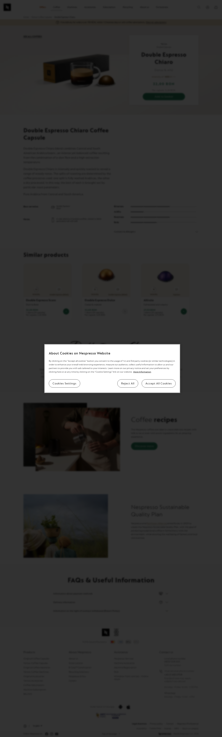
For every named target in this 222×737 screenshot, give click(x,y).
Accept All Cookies (158, 383)
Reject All (127, 383)
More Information (142, 371)
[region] (112, 368)
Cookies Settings (64, 383)
